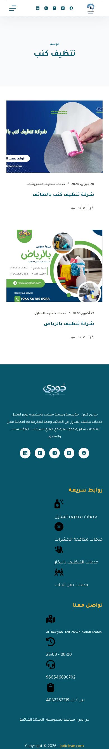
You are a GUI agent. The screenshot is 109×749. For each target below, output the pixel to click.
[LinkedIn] (37, 8)
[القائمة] (12, 8)
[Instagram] (54, 8)
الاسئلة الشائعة (32, 720)
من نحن (83, 720)
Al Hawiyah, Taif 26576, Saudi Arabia (74, 632)
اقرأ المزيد (86, 209)
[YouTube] (46, 8)
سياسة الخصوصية (60, 720)
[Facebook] (71, 8)
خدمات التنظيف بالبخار (76, 562)
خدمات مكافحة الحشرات (78, 540)
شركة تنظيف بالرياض (69, 324)
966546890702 (60, 677)
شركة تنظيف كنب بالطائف (63, 195)
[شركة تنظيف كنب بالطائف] (54, 137)
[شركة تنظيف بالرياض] (54, 266)
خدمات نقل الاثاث (71, 585)
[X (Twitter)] (63, 8)
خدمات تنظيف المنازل (50, 313)
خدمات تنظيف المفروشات (46, 184)
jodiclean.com (72, 746)
